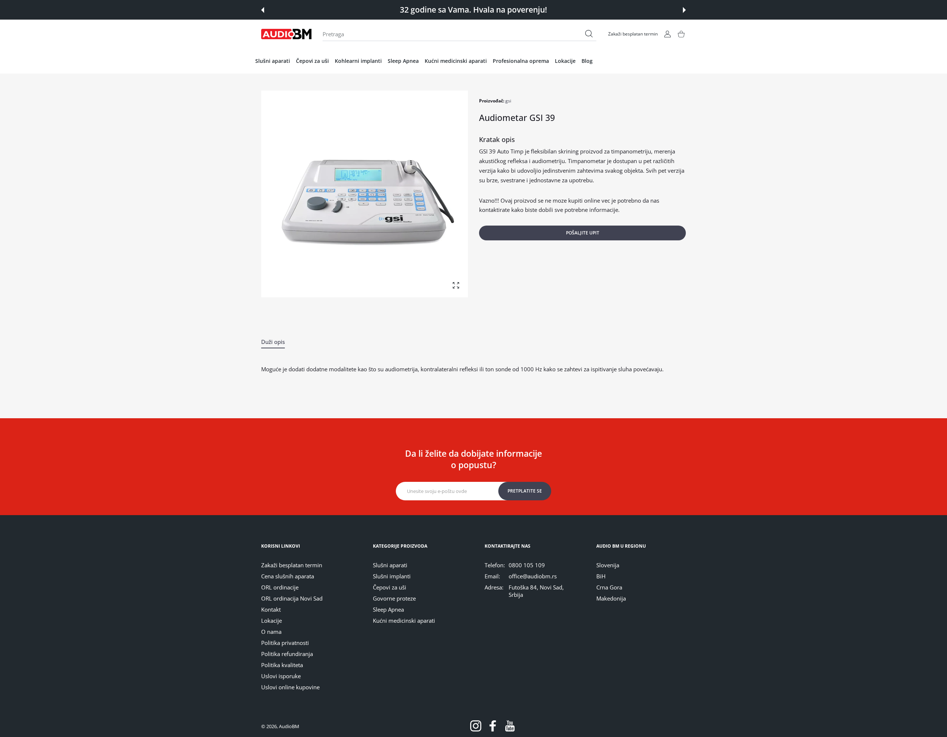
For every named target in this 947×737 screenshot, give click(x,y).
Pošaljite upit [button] (582, 233)
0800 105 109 (527, 565)
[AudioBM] (286, 34)
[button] (262, 10)
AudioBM (289, 726)
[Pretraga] (589, 33)
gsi (508, 101)
